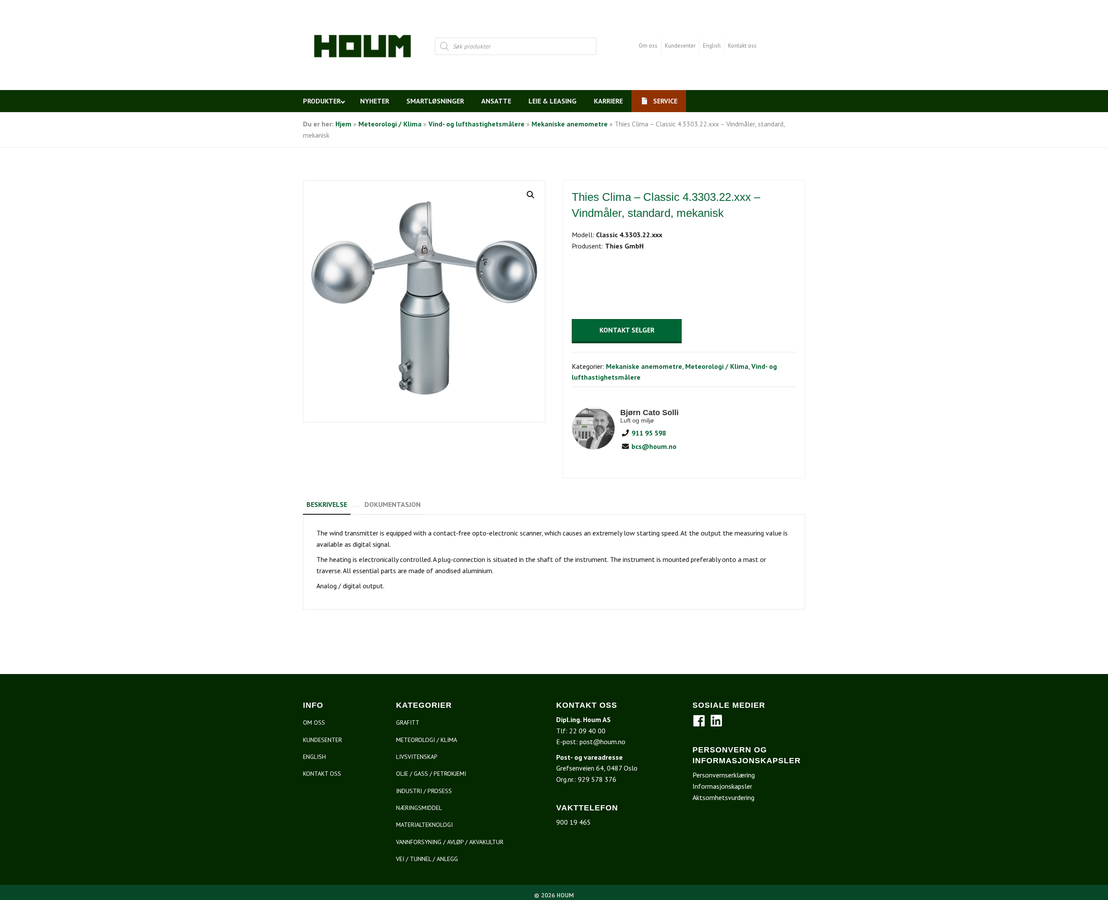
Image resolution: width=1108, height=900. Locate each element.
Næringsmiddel (419, 808)
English (712, 45)
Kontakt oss (742, 45)
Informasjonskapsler (722, 786)
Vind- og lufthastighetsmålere (476, 123)
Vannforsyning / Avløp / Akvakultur (449, 842)
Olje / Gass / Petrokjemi (431, 773)
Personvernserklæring (723, 775)
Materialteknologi (424, 825)
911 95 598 (648, 433)
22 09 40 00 (587, 730)
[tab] (355, 503)
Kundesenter (680, 45)
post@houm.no (602, 741)
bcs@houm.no (653, 446)
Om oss (648, 45)
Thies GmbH (624, 246)
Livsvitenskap (417, 757)
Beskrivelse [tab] (326, 504)
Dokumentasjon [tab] (392, 504)
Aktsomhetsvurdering (723, 797)
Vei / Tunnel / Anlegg (427, 859)
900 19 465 (573, 822)
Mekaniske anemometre (569, 123)
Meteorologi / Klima (390, 123)
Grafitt (407, 722)
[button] (530, 195)
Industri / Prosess (424, 791)
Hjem (343, 123)
